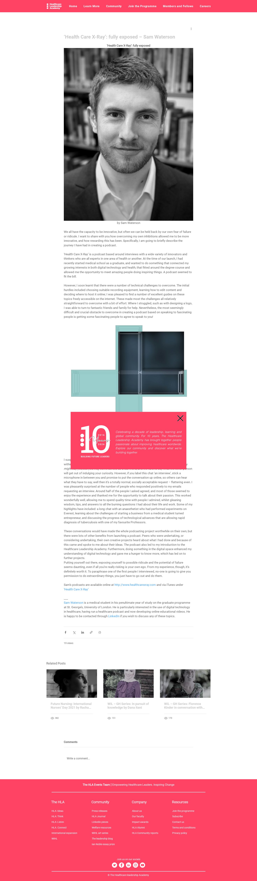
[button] (180, 418)
